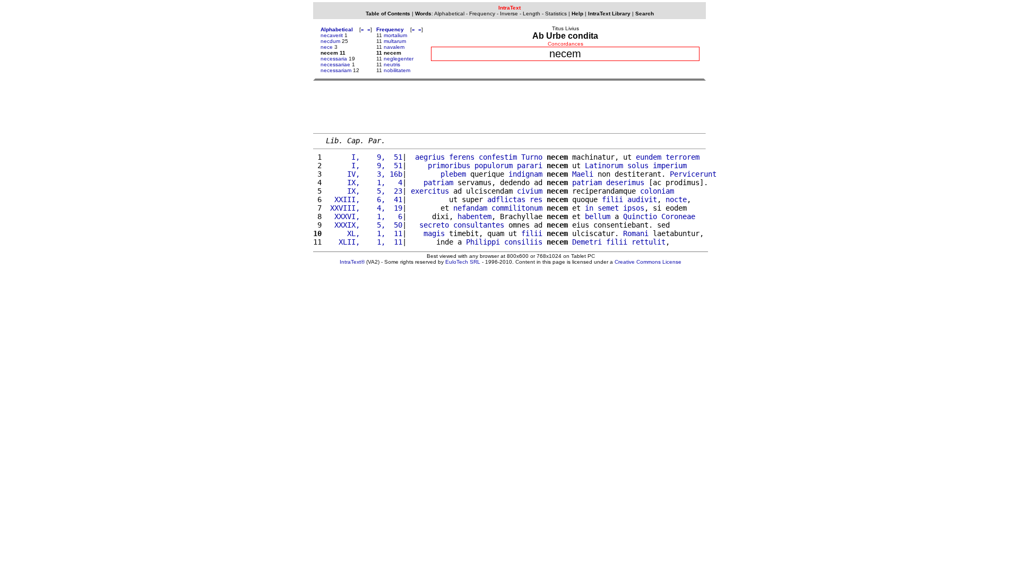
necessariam (336, 70)
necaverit (332, 35)
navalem (394, 47)
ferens (461, 157)
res (536, 199)
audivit (642, 199)
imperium (670, 165)
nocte (676, 199)
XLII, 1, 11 (364, 242)
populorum (493, 165)
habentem (474, 216)
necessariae (335, 64)
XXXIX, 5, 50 (364, 225)
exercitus (430, 191)
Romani (636, 233)
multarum (395, 41)
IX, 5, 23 (364, 191)
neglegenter (398, 59)
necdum (330, 41)
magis (434, 233)
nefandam (470, 208)
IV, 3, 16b (364, 174)
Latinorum (604, 165)
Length (531, 13)
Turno (531, 157)
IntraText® (352, 262)
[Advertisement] (509, 107)
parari (529, 165)
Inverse (509, 13)
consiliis (523, 242)
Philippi (483, 242)
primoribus (449, 165)
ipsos (633, 208)
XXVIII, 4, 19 (364, 208)
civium (529, 191)
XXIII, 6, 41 (364, 199)
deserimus (625, 182)
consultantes (478, 225)
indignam (525, 174)
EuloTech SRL (462, 262)
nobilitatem (397, 70)
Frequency (482, 13)
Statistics (556, 13)
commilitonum (516, 208)
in (589, 208)
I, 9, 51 (364, 157)
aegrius (430, 157)
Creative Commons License (648, 262)
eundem (648, 157)
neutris (392, 64)
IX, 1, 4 (364, 182)
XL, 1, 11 (364, 233)
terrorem (683, 157)
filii (612, 199)
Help (577, 13)
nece (327, 47)
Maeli (582, 174)
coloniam (657, 191)
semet (608, 208)
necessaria (334, 59)
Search (644, 13)
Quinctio (640, 216)
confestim (498, 157)
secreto (434, 225)
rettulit (649, 242)
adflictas (506, 199)
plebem (453, 174)
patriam (438, 182)
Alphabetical (449, 13)
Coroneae (678, 216)
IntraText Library (609, 13)
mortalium (395, 35)
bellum (597, 216)
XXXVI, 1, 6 (364, 216)
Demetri (587, 242)
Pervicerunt (693, 174)
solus (638, 165)
